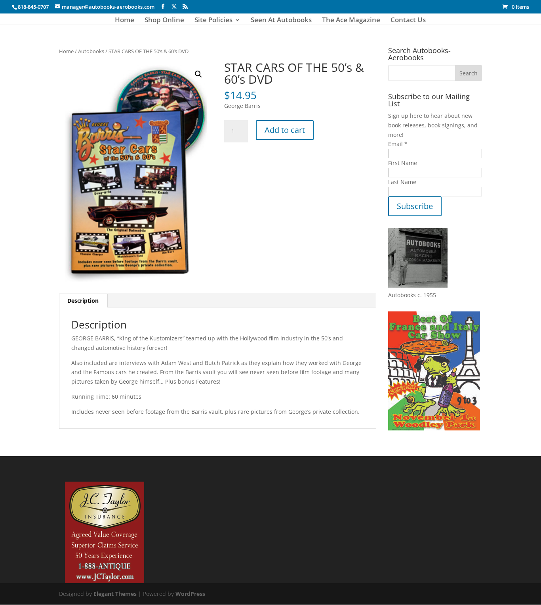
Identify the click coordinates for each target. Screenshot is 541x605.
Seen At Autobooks (281, 20)
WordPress (190, 593)
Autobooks (91, 51)
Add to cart (285, 130)
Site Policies (213, 20)
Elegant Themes (115, 593)
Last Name (402, 182)
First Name (402, 163)
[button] (198, 74)
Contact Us (408, 20)
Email (398, 144)
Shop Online (164, 20)
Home (124, 20)
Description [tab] (83, 300)
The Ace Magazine (351, 20)
